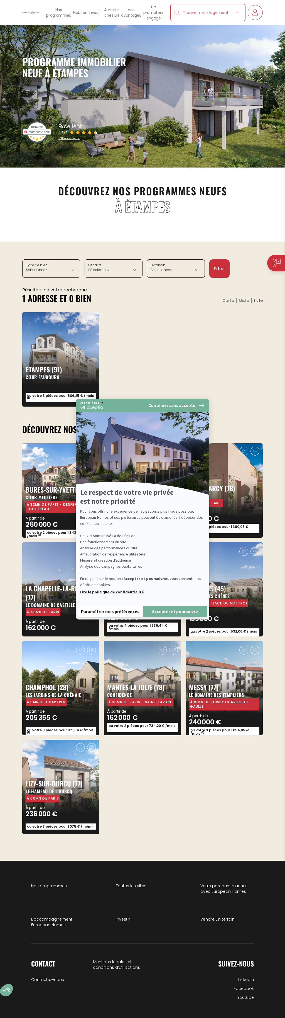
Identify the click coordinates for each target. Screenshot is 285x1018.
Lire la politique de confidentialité (112, 592)
